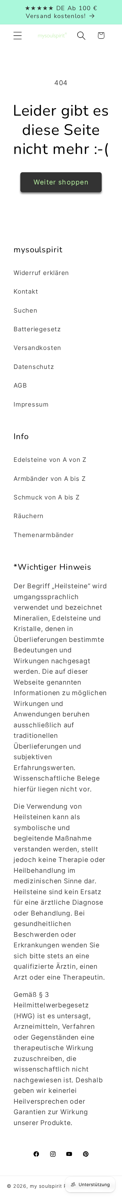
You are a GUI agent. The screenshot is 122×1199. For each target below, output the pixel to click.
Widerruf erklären (41, 272)
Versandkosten (37, 347)
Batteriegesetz (37, 329)
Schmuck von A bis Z (47, 497)
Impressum (31, 404)
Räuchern (29, 515)
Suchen (26, 310)
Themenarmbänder (44, 534)
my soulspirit (47, 1186)
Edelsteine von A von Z (50, 459)
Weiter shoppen (61, 182)
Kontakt (26, 291)
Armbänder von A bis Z (49, 478)
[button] (17, 35)
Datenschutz (34, 366)
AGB (20, 385)
